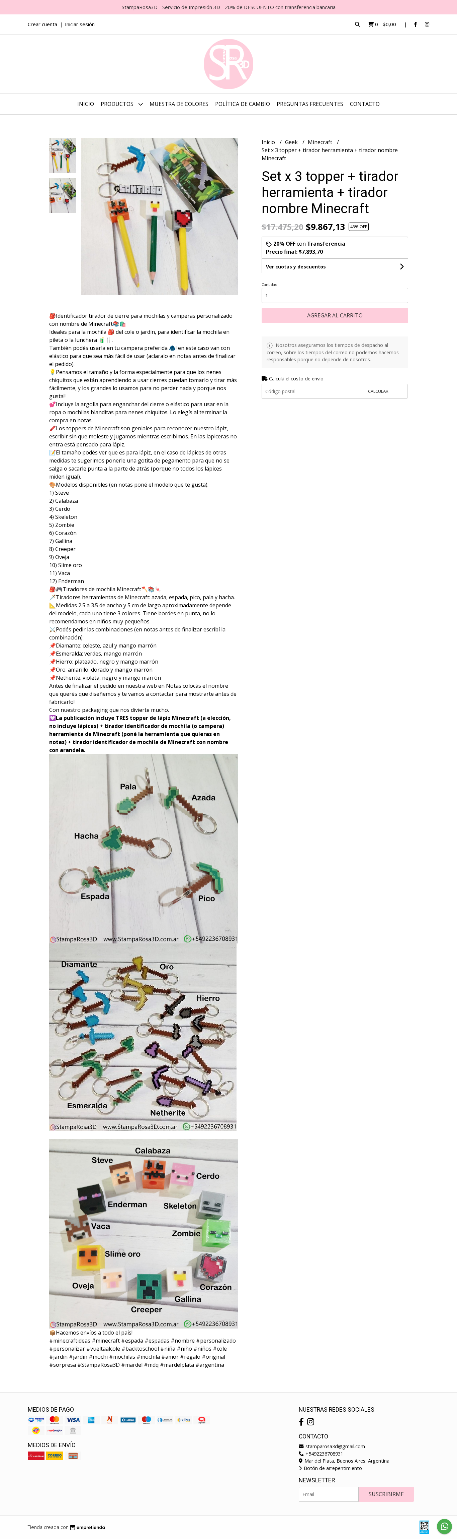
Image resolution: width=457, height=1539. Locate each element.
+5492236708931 (323, 1454)
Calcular (378, 391)
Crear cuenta (42, 24)
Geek (292, 142)
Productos (118, 104)
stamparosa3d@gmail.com (334, 1446)
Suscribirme (386, 1494)
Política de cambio (242, 104)
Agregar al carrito (335, 315)
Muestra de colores (179, 104)
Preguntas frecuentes (310, 104)
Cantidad (269, 284)
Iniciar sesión (80, 24)
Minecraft (321, 142)
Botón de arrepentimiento (332, 1468)
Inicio (85, 104)
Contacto (365, 104)
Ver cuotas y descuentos (296, 266)
